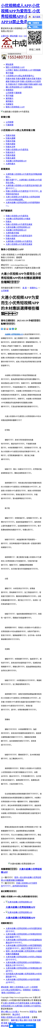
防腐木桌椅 (33, 84)
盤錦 (13, 1020)
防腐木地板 (10, 79)
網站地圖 (14, 36)
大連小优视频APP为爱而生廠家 (19, 244)
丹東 (34, 1020)
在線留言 (9, 104)
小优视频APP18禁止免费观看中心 (20, 76)
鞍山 (21, 1020)
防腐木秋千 (13, 84)
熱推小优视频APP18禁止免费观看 (15, 1017)
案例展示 (9, 98)
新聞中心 (34, 288)
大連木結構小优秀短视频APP (18, 227)
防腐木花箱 (30, 79)
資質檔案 (37, 70)
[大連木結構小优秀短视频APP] (19, 902)
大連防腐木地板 (12, 233)
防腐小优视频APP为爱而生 (17, 150)
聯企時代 (16, 1014)
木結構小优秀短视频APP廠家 (18, 219)
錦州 (26, 1020)
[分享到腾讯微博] (10, 329)
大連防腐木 (28, 87)
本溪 (30, 1020)
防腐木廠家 (10, 239)
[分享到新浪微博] (7, 329)
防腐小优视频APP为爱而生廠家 (19, 224)
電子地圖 (9, 73)
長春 (5, 1023)
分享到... (35, 27)
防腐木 (8, 222)
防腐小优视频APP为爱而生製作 (19, 236)
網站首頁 (9, 64)
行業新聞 (18, 93)
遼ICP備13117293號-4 (10, 1012)
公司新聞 (9, 93)
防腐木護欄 (20, 79)
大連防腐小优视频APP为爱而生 (19, 241)
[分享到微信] (16, 329)
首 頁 (24, 288)
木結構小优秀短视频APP (16, 161)
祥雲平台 (33, 1012)
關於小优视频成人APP (15, 67)
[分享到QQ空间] (5, 329)
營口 (17, 1020)
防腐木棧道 (23, 84)
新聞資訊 (9, 90)
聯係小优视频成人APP (23, 70)
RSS (20, 36)
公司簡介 (9, 70)
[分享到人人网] (13, 329)
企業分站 (5, 36)
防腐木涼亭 (15, 81)
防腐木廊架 (10, 144)
